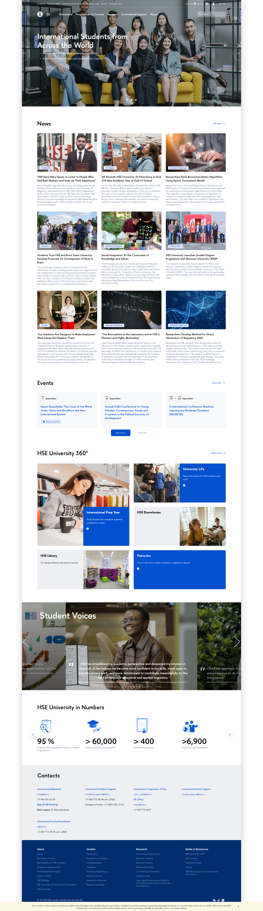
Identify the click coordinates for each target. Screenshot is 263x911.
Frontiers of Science (70, 36)
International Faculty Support (196, 789)
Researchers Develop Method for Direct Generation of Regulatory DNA (190, 336)
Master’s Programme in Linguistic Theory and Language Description (159, 682)
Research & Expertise (178, 168)
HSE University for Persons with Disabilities (57, 884)
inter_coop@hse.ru (143, 794)
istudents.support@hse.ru (97, 794)
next (230, 734)
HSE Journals (191, 858)
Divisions (41, 3)
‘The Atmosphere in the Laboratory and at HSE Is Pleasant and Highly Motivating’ (131, 336)
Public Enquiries (44, 889)
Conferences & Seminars (147, 871)
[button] (122, 686)
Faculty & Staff (53, 3)
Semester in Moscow (96, 880)
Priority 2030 (175, 246)
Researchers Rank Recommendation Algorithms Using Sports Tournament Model (194, 178)
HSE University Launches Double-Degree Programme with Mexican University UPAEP (191, 257)
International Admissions (49, 789)
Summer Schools (94, 875)
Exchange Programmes (97, 871)
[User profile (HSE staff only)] (213, 4)
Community (46, 168)
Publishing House (193, 862)
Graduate (91, 867)
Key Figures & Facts (46, 858)
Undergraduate (94, 862)
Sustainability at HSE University (51, 862)
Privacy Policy (71, 900)
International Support (134, 14)
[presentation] (28, 641)
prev (22, 53)
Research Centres (144, 858)
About (154, 14)
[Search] (200, 14)
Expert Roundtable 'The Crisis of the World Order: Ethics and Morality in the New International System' (66, 410)
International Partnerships (73, 3)
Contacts (55, 900)
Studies (91, 849)
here (130, 906)
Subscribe (142, 432)
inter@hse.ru (43, 794)
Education (45, 246)
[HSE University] (40, 14)
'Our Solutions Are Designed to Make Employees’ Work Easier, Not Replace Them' (66, 336)
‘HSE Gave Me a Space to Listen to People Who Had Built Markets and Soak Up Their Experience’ (66, 178)
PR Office (138, 799)
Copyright (62, 900)
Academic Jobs (92, 3)
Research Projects (144, 862)
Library (188, 867)
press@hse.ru (140, 804)
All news (217, 123)
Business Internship (95, 884)
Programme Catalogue (97, 858)
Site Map (79, 900)
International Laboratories (148, 853)
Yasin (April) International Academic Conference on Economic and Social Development (153, 883)
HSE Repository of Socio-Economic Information (201, 873)
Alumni (104, 3)
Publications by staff (195, 853)
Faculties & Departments (49, 867)
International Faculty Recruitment (53, 821)
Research (112, 14)
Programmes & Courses (90, 14)
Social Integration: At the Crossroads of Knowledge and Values (125, 257)
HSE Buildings (43, 880)
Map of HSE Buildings (47, 804)
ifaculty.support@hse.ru (193, 794)
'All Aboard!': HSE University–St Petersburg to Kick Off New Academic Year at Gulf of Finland (131, 178)
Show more (121, 432)
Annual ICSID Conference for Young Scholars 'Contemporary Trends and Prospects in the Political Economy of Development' (127, 412)
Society (45, 325)
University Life (115, 3)
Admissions (65, 14)
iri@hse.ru (41, 826)
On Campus (110, 168)
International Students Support (100, 789)
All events (216, 382)
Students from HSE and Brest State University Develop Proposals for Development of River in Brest (65, 258)
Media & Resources (196, 849)
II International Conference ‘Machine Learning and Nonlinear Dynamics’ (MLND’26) (191, 410)
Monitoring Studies (145, 867)
